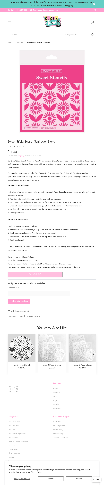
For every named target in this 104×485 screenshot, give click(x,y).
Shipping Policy (59, 425)
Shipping (21, 156)
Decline (79, 478)
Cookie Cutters (13, 449)
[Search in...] (92, 35)
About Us (56, 392)
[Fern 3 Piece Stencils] (21, 348)
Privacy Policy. (36, 472)
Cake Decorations (14, 425)
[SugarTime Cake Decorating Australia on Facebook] (92, 10)
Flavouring (11, 457)
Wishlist (56, 404)
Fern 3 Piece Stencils (22, 364)
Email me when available (19, 301)
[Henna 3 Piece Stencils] (82, 348)
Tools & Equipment (34, 316)
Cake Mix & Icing (14, 422)
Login (55, 400)
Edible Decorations (14, 453)
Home (55, 388)
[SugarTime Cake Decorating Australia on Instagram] (95, 10)
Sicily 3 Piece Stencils (52, 364)
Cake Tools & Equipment (16, 433)
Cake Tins (11, 429)
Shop (55, 396)
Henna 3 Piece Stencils (82, 364)
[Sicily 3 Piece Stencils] (52, 348)
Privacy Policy (58, 433)
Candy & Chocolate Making (18, 441)
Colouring (11, 445)
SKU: (10, 146)
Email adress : (13, 287)
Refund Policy (58, 429)
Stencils (22, 316)
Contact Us (57, 408)
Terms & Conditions (60, 437)
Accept (50, 478)
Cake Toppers (13, 437)
